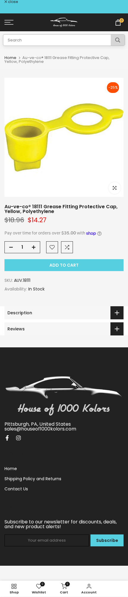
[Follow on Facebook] (7, 437)
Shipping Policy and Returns (32, 479)
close (12, 2)
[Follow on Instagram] (18, 437)
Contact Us (16, 489)
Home (10, 58)
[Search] (118, 40)
